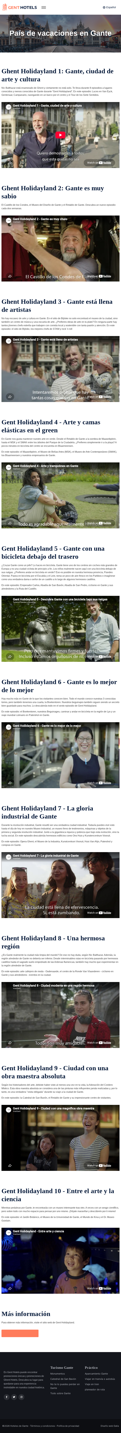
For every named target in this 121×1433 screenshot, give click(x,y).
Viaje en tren (92, 1384)
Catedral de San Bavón (63, 1378)
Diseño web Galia (110, 1425)
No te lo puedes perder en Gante (65, 1386)
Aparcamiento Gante (96, 1373)
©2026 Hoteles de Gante (15, 1425)
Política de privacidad (68, 1425)
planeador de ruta (95, 1389)
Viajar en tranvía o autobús (100, 1378)
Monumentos (57, 1373)
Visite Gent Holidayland (20, 1333)
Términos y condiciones (42, 1425)
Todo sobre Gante (60, 1393)
